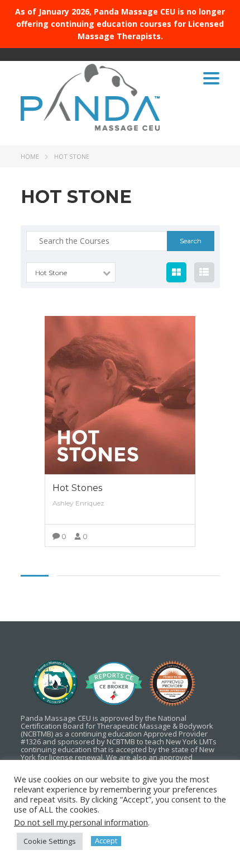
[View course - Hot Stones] (120, 395)
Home (30, 156)
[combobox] (71, 272)
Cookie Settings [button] (49, 841)
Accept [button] (106, 841)
